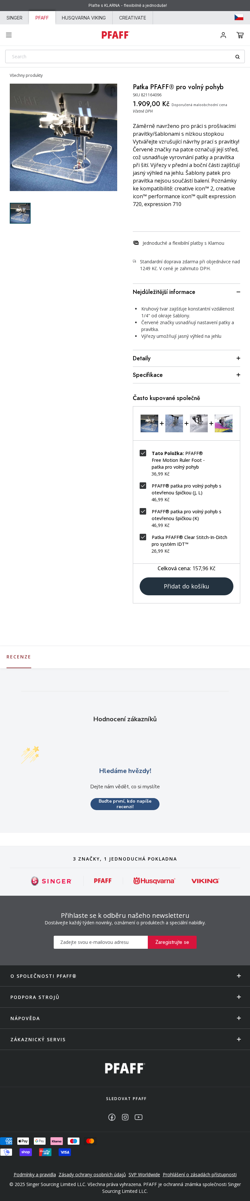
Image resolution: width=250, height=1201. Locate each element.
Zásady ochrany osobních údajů (92, 1174)
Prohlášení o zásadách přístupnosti (200, 1174)
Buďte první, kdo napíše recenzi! (125, 804)
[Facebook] (111, 1117)
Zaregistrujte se (172, 942)
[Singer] (51, 881)
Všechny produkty (26, 75)
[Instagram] (125, 1117)
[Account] (223, 35)
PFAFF (42, 18)
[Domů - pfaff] (125, 1068)
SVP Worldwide (144, 1174)
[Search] (239, 57)
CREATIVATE (132, 18)
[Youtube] (138, 1117)
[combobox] (125, 56)
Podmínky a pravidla (35, 1174)
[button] (240, 35)
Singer (14, 18)
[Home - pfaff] (116, 34)
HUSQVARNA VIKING (84, 18)
